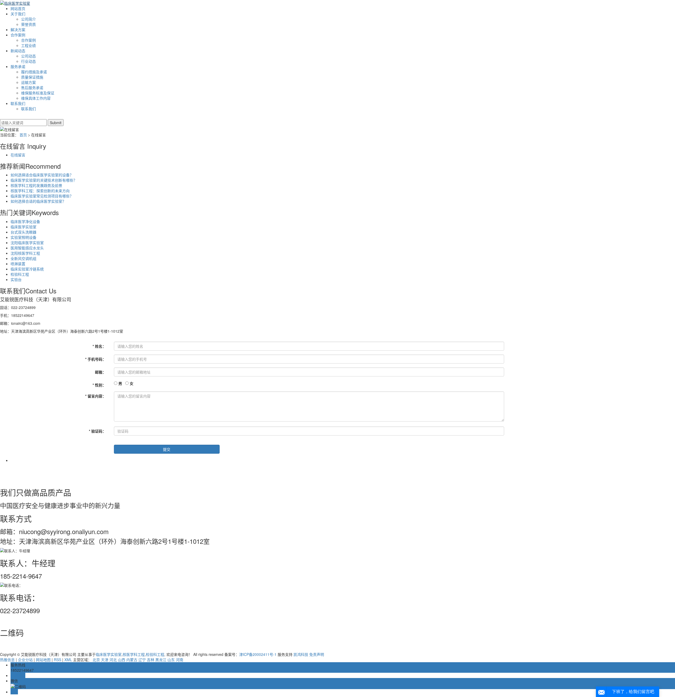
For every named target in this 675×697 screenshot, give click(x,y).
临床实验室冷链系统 (27, 269)
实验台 (16, 279)
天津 (104, 659)
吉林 (150, 659)
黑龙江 (160, 659)
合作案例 (18, 34)
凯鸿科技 (300, 654)
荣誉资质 (28, 24)
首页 (23, 134)
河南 (179, 659)
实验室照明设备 (23, 237)
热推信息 (7, 659)
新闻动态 (18, 50)
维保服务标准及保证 (37, 92)
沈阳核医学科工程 (25, 253)
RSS (57, 659)
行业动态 (28, 61)
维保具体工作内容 (36, 98)
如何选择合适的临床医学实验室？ (38, 201)
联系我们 (18, 103)
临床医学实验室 (23, 226)
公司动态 (28, 56)
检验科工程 (20, 274)
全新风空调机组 (23, 258)
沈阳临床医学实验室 (27, 242)
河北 (113, 659)
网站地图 (43, 659)
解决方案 (18, 29)
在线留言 (18, 154)
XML (68, 659)
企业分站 (25, 659)
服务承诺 (18, 66)
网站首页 (18, 8)
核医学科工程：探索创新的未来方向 (40, 190)
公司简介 (28, 19)
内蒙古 (131, 659)
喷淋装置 (18, 263)
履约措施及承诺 (34, 71)
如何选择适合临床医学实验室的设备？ (42, 174)
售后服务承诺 (32, 87)
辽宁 (142, 659)
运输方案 (28, 82)
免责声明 (316, 654)
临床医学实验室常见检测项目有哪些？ (42, 196)
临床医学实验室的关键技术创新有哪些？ (44, 180)
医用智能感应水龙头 (27, 247)
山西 (121, 659)
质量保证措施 (32, 77)
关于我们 (18, 13)
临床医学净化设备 (25, 221)
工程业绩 (28, 45)
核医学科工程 (134, 654)
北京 (96, 659)
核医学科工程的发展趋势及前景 (36, 185)
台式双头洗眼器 (23, 232)
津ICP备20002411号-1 (258, 654)
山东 (171, 659)
